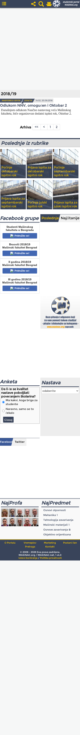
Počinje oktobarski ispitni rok (9, 171)
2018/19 (28, 100)
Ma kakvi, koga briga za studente (21, 402)
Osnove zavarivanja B (56, 529)
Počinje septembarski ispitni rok (64, 171)
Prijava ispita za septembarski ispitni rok (13, 202)
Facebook (6, 442)
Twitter (20, 442)
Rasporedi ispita (11, 100)
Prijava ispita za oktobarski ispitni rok (39, 171)
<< (36, 127)
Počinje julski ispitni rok (37, 204)
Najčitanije (70, 218)
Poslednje (50, 218)
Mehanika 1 (50, 515)
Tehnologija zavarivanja (58, 519)
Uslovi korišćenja (27, 557)
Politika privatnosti (51, 557)
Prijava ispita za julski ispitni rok (65, 204)
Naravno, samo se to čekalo (20, 411)
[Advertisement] (40, 49)
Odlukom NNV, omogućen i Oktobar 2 (33, 105)
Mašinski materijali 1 (56, 524)
